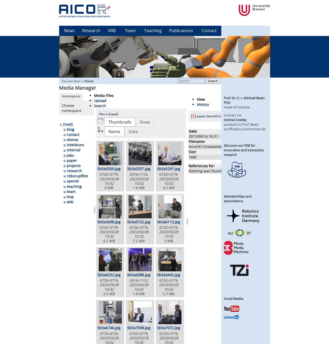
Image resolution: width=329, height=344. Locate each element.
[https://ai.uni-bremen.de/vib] (237, 181)
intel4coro (75, 144)
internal (73, 149)
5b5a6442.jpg (168, 274)
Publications (181, 30)
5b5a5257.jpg (138, 168)
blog (70, 129)
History (203, 104)
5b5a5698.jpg (109, 221)
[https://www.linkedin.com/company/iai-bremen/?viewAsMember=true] (231, 317)
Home (89, 81)
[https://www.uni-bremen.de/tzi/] (239, 280)
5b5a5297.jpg (168, 168)
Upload (100, 100)
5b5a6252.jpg (109, 274)
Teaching (153, 30)
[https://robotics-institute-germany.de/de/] (243, 223)
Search (212, 81)
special (73, 181)
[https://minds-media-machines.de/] (237, 254)
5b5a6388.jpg (138, 274)
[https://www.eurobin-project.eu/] (239, 236)
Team (130, 30)
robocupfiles (77, 175)
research (74, 170)
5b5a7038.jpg (138, 327)
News (69, 30)
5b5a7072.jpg (168, 327)
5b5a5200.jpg (109, 168)
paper (72, 160)
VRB (112, 30)
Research (91, 30)
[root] (68, 124)
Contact (209, 30)
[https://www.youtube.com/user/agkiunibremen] (231, 310)
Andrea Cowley (235, 119)
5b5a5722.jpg (138, 221)
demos (72, 139)
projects (74, 165)
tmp (70, 196)
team (71, 191)
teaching (74, 186)
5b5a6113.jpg (168, 221)
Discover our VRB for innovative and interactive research (244, 150)
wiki (70, 201)
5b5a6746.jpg (109, 327)
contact (73, 134)
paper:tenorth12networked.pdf (221, 116)
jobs (70, 155)
